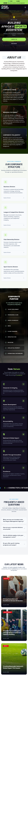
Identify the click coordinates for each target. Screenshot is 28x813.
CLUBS (18, 1)
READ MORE (14, 43)
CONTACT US (14, 39)
